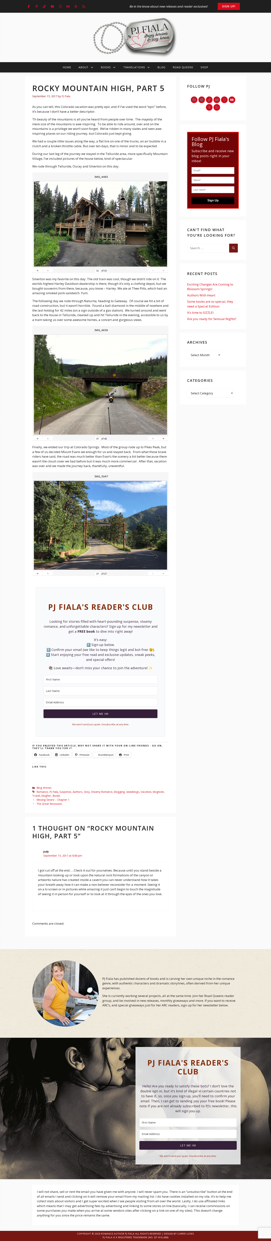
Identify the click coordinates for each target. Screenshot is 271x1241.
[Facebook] (194, 99)
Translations (134, 67)
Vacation (146, 792)
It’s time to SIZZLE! (200, 312)
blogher (46, 795)
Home (67, 67)
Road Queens (183, 67)
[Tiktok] (209, 99)
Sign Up (213, 200)
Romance (42, 792)
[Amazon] (209, 107)
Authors (77, 792)
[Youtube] (216, 99)
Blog (161, 67)
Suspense (65, 792)
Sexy (87, 792)
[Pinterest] (201, 99)
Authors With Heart (201, 295)
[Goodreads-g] (224, 99)
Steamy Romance (101, 792)
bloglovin (158, 792)
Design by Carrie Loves (179, 1233)
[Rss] (216, 107)
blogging (119, 792)
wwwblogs (132, 792)
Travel (36, 795)
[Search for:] (208, 248)
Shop (204, 67)
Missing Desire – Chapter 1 (53, 799)
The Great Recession (49, 804)
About (83, 67)
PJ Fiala (53, 792)
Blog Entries (44, 787)
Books (106, 67)
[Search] (233, 248)
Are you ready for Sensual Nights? (211, 319)
